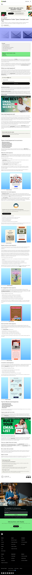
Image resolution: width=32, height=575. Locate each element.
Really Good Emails (9, 189)
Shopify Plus (3, 560)
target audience (12, 126)
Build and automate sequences (6, 404)
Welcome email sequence (6, 142)
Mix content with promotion (6, 406)
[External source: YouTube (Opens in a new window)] (5, 573)
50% (10, 196)
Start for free (27, 1)
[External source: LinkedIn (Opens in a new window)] (11, 573)
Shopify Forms (6, 415)
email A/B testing (25, 445)
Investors (2, 542)
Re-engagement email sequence (7, 145)
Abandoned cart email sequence (7, 143)
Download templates (6, 136)
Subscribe (16, 514)
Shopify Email (13, 438)
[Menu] (30, 1)
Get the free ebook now (6, 213)
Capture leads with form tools (6, 403)
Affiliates (2, 546)
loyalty (20, 266)
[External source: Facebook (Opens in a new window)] (1, 573)
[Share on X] (28, 477)
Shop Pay (2, 558)
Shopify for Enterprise (4, 562)
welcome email (3, 74)
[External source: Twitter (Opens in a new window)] (3, 573)
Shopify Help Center (14, 542)
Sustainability (13, 556)
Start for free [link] (16, 83)
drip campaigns (5, 197)
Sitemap (21, 568)
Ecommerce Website (24, 560)
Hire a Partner (13, 544)
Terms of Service (10, 568)
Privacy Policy (16, 568)
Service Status (3, 550)
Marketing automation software (6, 91)
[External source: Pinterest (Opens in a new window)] (13, 573)
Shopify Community (14, 548)
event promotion (5, 329)
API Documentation (24, 542)
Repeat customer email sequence (7, 144)
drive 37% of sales (4, 94)
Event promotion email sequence (7, 146)
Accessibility (13, 560)
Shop (2, 556)
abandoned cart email (5, 193)
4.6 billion (16, 59)
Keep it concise (4, 407)
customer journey (12, 73)
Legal (2, 548)
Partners (2, 544)
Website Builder (23, 558)
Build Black (13, 558)
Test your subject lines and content (7, 405)
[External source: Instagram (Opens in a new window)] (7, 573)
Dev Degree (23, 544)
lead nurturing (23, 125)
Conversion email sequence (6, 147)
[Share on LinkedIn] (30, 477)
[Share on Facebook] (26, 477)
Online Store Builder (24, 556)
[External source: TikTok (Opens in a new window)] (9, 573)
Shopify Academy (13, 546)
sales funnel (26, 148)
